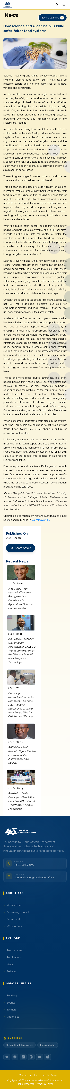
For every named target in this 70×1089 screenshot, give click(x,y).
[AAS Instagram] (31, 1057)
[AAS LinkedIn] (23, 1057)
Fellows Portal (47, 1045)
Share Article (23, 548)
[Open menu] (63, 4)
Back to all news (50, 17)
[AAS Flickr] (47, 1057)
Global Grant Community (19, 1045)
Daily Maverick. (41, 520)
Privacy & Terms (44, 1084)
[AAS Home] (21, 831)
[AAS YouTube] (39, 1057)
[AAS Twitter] (6, 1057)
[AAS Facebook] (15, 1057)
